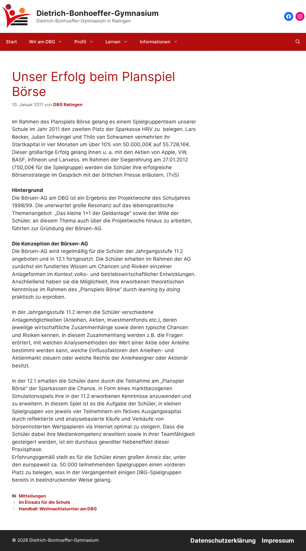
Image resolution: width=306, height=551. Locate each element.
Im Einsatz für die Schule (44, 502)
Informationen (155, 42)
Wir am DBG (42, 42)
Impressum (278, 540)
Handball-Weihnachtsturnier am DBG (58, 508)
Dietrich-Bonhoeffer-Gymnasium (97, 13)
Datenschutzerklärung (223, 540)
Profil (80, 42)
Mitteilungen (32, 495)
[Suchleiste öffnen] (298, 42)
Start (11, 42)
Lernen (112, 42)
